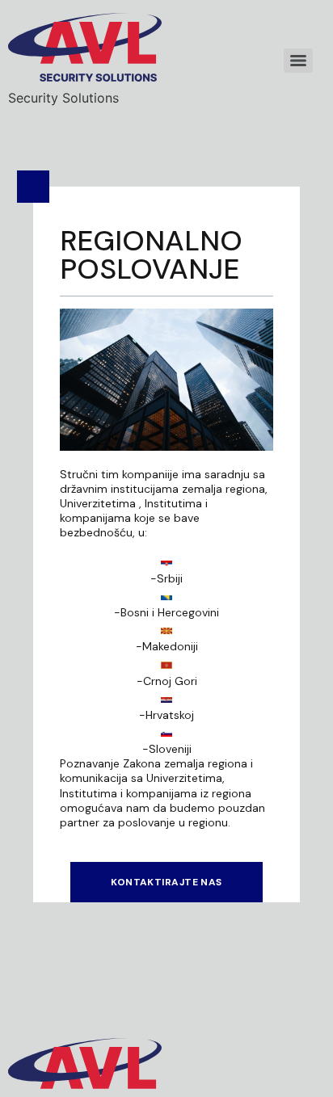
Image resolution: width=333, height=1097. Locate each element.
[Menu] (298, 60)
